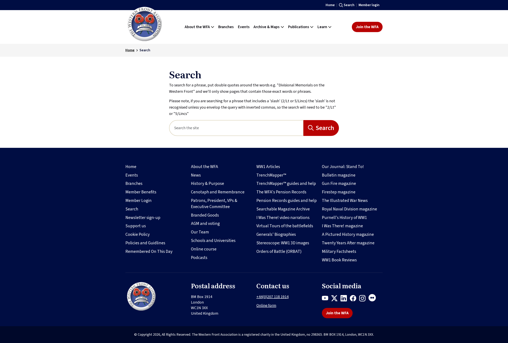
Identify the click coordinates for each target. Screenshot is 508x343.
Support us (135, 226)
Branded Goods (205, 215)
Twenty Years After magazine (348, 243)
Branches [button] (226, 27)
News (196, 175)
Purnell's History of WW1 (344, 217)
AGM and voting (205, 223)
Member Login (138, 200)
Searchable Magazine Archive (283, 209)
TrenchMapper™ (271, 175)
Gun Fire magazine (339, 183)
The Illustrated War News (345, 200)
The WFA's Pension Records (281, 192)
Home (330, 5)
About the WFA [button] (197, 27)
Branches (133, 183)
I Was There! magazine (342, 226)
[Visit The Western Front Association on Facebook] (354, 299)
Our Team (200, 232)
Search (349, 5)
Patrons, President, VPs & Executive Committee (214, 203)
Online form (266, 305)
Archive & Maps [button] (267, 27)
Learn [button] (322, 27)
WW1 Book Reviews (339, 260)
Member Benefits (140, 192)
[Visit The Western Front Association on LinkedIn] (345, 299)
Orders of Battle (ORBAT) (279, 251)
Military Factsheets (339, 251)
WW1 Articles (268, 166)
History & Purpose (207, 183)
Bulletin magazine (338, 175)
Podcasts (199, 257)
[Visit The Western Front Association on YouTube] (326, 299)
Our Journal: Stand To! (343, 166)
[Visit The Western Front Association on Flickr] (373, 299)
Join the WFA (367, 27)
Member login (369, 5)
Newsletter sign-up (142, 217)
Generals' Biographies (276, 234)
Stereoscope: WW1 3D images (282, 243)
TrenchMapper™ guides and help (286, 183)
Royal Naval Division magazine (349, 209)
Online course (203, 249)
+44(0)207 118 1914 (272, 297)
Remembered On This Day (148, 251)
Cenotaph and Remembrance (217, 192)
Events (131, 175)
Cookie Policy (137, 234)
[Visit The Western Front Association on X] (336, 299)
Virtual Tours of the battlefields (284, 226)
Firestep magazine (338, 192)
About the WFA (204, 166)
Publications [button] (298, 27)
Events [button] (244, 27)
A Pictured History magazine (348, 234)
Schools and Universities (213, 240)
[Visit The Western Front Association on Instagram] (363, 299)
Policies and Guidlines (145, 243)
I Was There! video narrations (283, 217)
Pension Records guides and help (286, 200)
